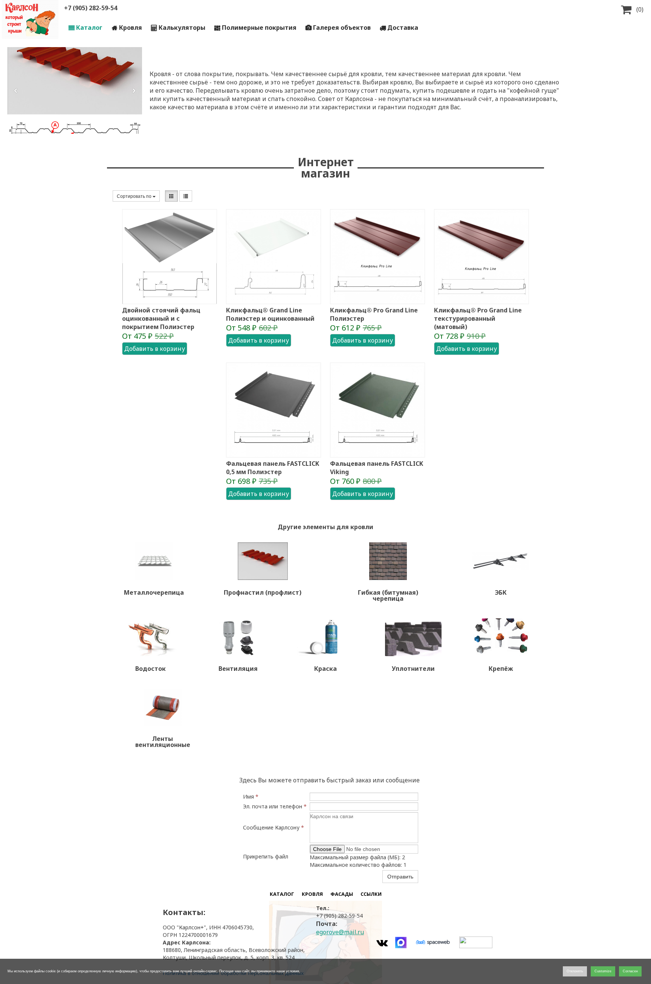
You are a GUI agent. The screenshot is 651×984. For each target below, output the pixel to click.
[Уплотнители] (413, 637)
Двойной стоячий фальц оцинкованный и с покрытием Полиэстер (161, 318)
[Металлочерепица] (154, 561)
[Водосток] (150, 637)
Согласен (630, 971)
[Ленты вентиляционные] (162, 707)
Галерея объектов (338, 27)
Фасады (341, 894)
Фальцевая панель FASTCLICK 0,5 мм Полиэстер (272, 467)
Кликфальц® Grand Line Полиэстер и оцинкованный (270, 314)
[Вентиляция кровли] (238, 637)
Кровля (127, 27)
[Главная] (30, 19)
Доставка (399, 27)
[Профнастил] (262, 561)
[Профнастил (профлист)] (75, 90)
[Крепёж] (500, 637)
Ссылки (371, 894)
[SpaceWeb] (433, 942)
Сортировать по (135, 196)
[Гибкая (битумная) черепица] (388, 561)
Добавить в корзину (154, 348)
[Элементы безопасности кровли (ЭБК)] (500, 561)
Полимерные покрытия (255, 27)
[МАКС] (400, 942)
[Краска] (325, 637)
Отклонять (575, 971)
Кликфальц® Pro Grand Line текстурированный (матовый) (478, 318)
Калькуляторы (178, 27)
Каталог (85, 27)
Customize (602, 971)
